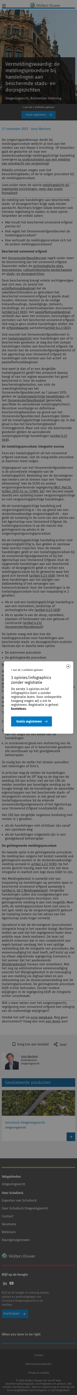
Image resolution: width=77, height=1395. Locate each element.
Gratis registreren (29, 721)
